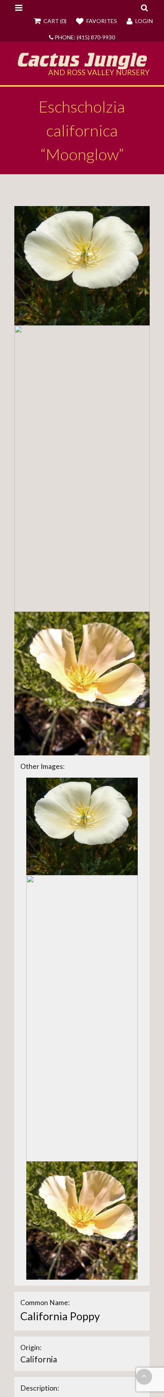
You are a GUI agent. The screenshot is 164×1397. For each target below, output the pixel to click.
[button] (144, 7)
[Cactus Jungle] (82, 66)
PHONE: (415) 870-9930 (84, 37)
